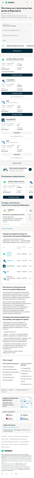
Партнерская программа (22, 436)
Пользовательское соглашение (18, 439)
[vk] (7, 474)
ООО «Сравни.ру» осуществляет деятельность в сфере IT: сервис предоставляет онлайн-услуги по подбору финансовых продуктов (16, 456)
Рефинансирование (8, 367)
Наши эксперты (13, 444)
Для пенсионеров (8, 380)
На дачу (23, 381)
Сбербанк (11, 210)
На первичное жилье (27, 376)
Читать (5, 222)
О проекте (4, 436)
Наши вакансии (23, 444)
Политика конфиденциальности (10, 441)
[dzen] (16, 474)
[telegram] (2, 474)
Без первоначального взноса (11, 372)
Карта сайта (4, 444)
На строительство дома (21, 389)
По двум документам (8, 377)
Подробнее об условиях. (24, 469)
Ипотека (11, 389)
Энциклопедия (24, 441)
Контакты (11, 436)
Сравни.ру (3, 389)
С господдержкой (25, 368)
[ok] (11, 474)
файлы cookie (19, 463)
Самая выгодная (7, 374)
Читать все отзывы (6, 228)
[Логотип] (17, 451)
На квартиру (24, 373)
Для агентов (4, 439)
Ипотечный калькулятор (18, 168)
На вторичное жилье (27, 379)
